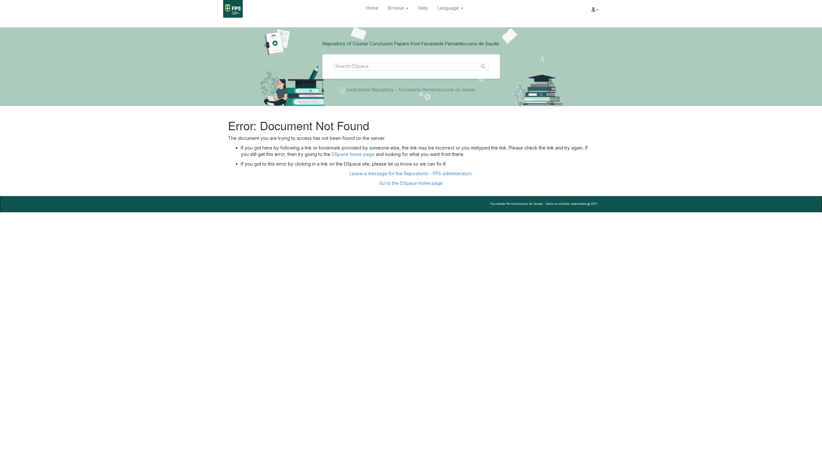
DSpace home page (353, 154)
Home (372, 8)
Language (449, 8)
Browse (396, 8)
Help (423, 8)
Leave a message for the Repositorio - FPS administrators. (411, 173)
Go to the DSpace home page (411, 183)
